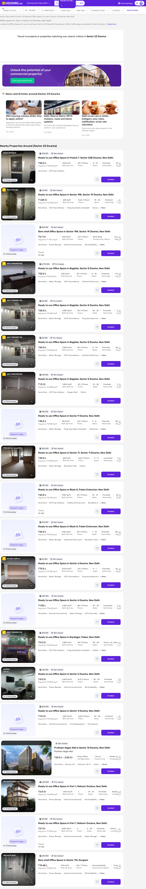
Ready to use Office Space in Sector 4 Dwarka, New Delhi (69, 710)
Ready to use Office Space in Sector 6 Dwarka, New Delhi (69, 563)
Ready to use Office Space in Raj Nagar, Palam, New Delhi (69, 637)
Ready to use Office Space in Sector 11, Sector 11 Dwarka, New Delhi (74, 452)
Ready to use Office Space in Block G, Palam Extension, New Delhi (73, 489)
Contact (111, 180)
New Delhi (11, 17)
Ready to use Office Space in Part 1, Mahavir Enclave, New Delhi (72, 786)
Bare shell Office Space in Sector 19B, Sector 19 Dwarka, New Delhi (74, 231)
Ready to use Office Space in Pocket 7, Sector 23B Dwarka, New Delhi (75, 157)
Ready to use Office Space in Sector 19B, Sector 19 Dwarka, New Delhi (76, 194)
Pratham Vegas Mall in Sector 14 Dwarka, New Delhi (82, 747)
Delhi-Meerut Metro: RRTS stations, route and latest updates (58, 119)
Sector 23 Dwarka (23, 17)
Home (2, 17)
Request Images (17, 250)
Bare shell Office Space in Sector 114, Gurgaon (63, 860)
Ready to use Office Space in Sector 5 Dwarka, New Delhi (69, 674)
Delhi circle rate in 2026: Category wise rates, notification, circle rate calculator (95, 120)
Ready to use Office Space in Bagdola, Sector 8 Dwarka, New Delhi (74, 268)
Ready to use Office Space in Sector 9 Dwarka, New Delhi (69, 415)
